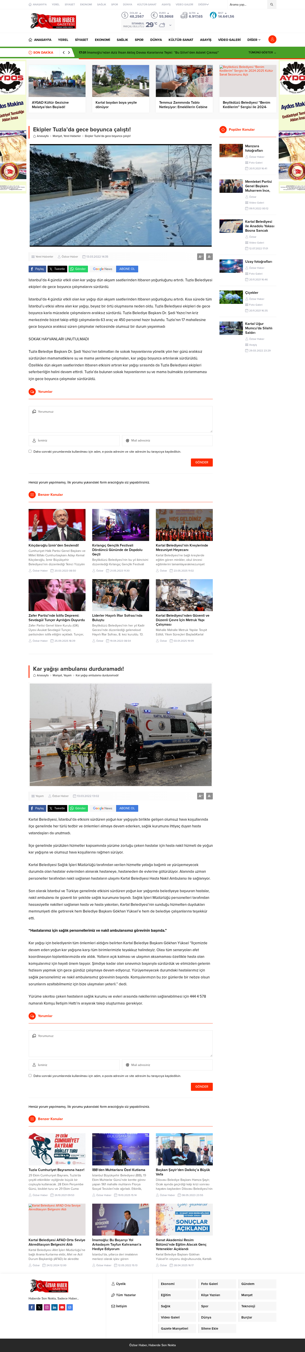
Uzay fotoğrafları (258, 261)
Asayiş (253, 344)
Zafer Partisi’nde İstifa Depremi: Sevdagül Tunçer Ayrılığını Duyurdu (57, 617)
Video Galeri (256, 202)
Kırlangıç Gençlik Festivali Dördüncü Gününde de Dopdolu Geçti (117, 550)
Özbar (99, 570)
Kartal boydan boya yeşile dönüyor (116, 104)
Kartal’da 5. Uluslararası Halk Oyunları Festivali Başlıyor (125, 52)
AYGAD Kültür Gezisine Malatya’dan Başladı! (50, 104)
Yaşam (67, 675)
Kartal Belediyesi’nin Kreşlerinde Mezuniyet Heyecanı (182, 547)
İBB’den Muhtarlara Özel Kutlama (118, 1170)
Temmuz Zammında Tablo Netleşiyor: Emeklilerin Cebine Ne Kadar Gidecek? (183, 107)
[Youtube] (62, 1307)
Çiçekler (251, 292)
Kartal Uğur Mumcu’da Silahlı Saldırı (258, 328)
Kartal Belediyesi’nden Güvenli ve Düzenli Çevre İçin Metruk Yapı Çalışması (182, 620)
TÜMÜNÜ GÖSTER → (262, 52)
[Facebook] (32, 1307)
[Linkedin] (54, 1307)
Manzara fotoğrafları (254, 148)
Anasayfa (43, 136)
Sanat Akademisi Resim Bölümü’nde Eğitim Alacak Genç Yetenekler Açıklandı (181, 1244)
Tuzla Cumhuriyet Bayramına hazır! (56, 1170)
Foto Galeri (256, 162)
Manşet (57, 136)
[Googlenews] (70, 1307)
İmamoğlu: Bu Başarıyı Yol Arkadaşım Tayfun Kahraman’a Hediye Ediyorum (116, 1244)
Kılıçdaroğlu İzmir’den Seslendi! (54, 545)
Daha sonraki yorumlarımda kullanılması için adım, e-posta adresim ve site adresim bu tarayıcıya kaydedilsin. (107, 452)
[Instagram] (47, 1307)
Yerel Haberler (72, 136)
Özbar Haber (70, 257)
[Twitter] (39, 1307)
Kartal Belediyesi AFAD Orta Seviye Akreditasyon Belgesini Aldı (57, 1242)
